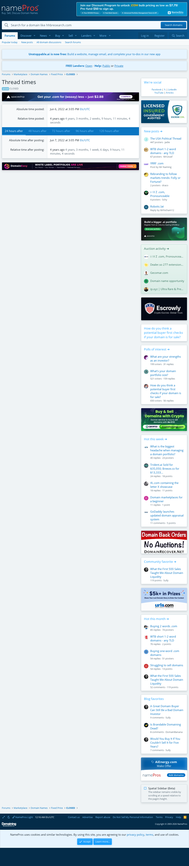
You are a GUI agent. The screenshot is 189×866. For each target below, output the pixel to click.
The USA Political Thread (165, 138)
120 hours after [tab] (109, 131)
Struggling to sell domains (166, 665)
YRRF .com (157, 163)
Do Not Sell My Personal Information (133, 817)
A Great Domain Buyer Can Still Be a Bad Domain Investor (166, 710)
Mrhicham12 (167, 210)
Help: (98, 66)
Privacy (169, 817)
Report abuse (102, 817)
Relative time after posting (27, 149)
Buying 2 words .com (163, 626)
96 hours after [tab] (85, 131)
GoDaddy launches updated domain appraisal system (167, 515)
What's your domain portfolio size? (163, 373)
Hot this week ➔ (155, 439)
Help (178, 817)
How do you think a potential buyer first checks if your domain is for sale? (163, 332)
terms (149, 834)
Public (106, 66)
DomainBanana (174, 732)
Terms (159, 817)
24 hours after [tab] (14, 131)
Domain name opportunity (167, 281)
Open (88, 66)
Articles (170, 92)
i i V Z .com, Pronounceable (159, 194)
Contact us (74, 817)
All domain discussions (49, 42)
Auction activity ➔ (156, 248)
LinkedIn (172, 89)
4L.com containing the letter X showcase (164, 485)
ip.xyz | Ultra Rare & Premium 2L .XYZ (167, 289)
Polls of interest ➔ (157, 349)
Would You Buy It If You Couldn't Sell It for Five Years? (165, 742)
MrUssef (167, 156)
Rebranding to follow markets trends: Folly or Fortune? (165, 177)
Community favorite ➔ (160, 561)
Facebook (156, 89)
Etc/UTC (85, 109)
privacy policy (135, 834)
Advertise (87, 817)
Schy (164, 199)
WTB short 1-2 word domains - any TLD (163, 151)
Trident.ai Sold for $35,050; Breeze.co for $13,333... (164, 468)
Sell (70, 35)
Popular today (10, 42)
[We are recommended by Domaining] (9, 825)
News (43, 35)
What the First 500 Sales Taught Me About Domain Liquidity (166, 573)
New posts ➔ (153, 131)
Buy (57, 35)
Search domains (173, 25)
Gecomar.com (159, 273)
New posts (27, 42)
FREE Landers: (75, 66)
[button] (34, 35)
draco (165, 185)
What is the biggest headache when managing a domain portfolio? (166, 450)
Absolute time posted (30, 109)
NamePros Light (24, 817)
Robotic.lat (157, 206)
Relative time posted (31, 118)
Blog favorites (154, 699)
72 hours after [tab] (61, 131)
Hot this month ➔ (156, 619)
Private (118, 66)
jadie (167, 142)
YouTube (159, 92)
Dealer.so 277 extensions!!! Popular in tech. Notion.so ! (167, 264)
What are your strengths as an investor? (165, 358)
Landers (86, 35)
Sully (166, 580)
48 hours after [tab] (37, 131)
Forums (10, 35)
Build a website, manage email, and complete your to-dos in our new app (94, 54)
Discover (26, 35)
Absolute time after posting (26, 140)
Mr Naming (165, 167)
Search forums (73, 42)
